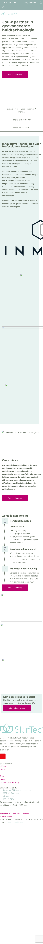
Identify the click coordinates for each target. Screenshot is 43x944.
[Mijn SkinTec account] (40, 2)
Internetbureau (11, 822)
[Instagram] (3, 756)
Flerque (20, 822)
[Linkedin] (9, 756)
